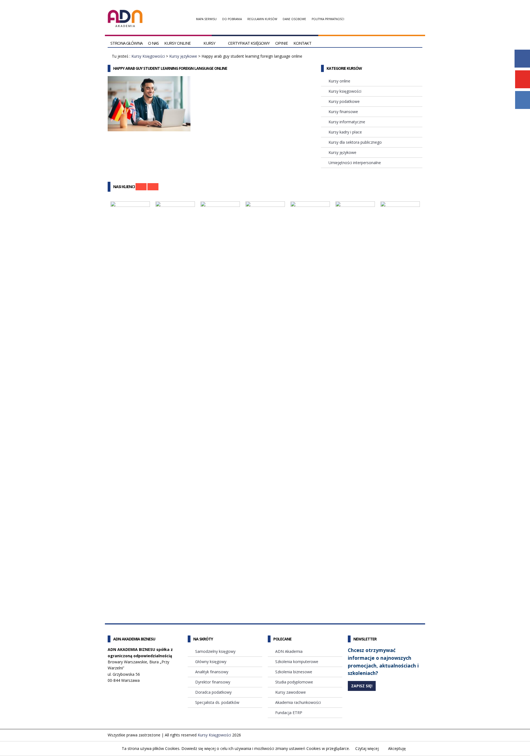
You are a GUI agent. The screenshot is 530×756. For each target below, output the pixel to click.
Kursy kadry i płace (345, 132)
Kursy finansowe (343, 111)
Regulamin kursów (262, 19)
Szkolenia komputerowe (296, 661)
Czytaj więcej (367, 748)
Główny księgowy (210, 661)
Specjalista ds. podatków (217, 702)
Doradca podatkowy (213, 692)
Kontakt (302, 43)
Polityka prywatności (328, 19)
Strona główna (126, 43)
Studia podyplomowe (294, 682)
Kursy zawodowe (290, 692)
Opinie (281, 43)
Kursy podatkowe (344, 101)
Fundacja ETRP (288, 712)
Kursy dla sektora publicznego (355, 142)
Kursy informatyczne (346, 121)
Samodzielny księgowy (215, 651)
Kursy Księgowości (148, 56)
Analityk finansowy (211, 671)
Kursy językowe (183, 56)
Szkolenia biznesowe (293, 671)
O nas (153, 43)
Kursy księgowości (344, 91)
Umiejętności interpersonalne (354, 162)
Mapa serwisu (206, 19)
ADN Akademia (289, 651)
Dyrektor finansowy (212, 682)
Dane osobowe (294, 19)
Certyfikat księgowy (249, 43)
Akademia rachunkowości (298, 702)
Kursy (209, 43)
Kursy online (177, 43)
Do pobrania (232, 19)
